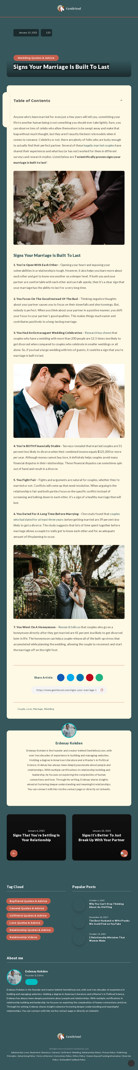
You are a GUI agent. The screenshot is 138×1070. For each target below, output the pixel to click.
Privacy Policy (108, 1052)
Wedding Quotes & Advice (36, 57)
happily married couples (99, 145)
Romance (46, 1052)
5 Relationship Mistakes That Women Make (107, 939)
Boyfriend (35, 1052)
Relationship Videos (23, 937)
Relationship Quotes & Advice (30, 930)
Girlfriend (66, 1052)
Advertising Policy (26, 1056)
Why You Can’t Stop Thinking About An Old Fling (106, 905)
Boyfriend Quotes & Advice (28, 901)
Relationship (17, 1052)
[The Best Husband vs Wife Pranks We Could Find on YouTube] (79, 921)
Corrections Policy (63, 1056)
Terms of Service (45, 1056)
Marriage (38, 708)
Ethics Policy (79, 1056)
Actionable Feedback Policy (72, 1059)
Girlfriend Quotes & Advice (28, 915)
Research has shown (98, 332)
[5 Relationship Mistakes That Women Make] (79, 938)
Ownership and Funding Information (104, 1056)
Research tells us (69, 627)
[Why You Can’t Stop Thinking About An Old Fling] (79, 905)
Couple (21, 708)
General (56, 1052)
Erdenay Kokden (69, 743)
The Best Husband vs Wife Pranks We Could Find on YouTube (109, 922)
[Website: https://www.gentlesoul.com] (68, 797)
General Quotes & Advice (27, 908)
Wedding (49, 708)
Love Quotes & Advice (25, 922)
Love (29, 708)
